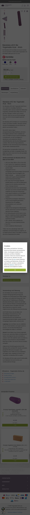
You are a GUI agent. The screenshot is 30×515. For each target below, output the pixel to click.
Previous (4, 10)
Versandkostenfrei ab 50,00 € (15, 1)
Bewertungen (5, 92)
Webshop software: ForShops (15, 512)
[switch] (3, 513)
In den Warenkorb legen (12, 76)
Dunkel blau (5, 64)
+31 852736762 (7, 381)
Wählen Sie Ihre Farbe (9, 60)
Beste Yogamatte (5, 470)
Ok (15, 270)
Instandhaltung (14, 92)
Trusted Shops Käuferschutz (10, 379)
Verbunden (23, 88)
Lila (15, 64)
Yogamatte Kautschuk (14, 472)
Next (4, 41)
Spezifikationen (14, 88)
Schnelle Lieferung (8, 375)
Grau (10, 64)
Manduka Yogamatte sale (17, 470)
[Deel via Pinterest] (27, 11)
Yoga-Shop (4, 472)
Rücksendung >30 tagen (9, 373)
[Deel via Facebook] (25, 11)
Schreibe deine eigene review (12, 280)
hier (15, 259)
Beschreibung (5, 88)
